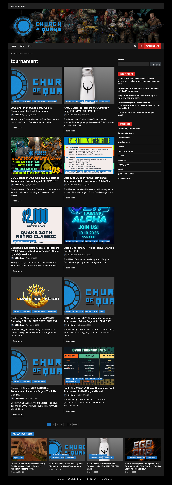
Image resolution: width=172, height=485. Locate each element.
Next (75, 424)
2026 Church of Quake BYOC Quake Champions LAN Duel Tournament (36, 85)
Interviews (122, 160)
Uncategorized (124, 178)
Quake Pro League (103, 171)
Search (121, 59)
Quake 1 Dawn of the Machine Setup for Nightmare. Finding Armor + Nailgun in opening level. (139, 81)
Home (13, 46)
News (22, 46)
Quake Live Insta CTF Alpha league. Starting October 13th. (89, 225)
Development (124, 142)
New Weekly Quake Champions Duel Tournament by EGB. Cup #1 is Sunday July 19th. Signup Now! (139, 105)
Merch (120, 169)
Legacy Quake (90, 171)
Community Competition (21, 101)
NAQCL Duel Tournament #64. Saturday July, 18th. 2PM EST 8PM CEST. (89, 85)
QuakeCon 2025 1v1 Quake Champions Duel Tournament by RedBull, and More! (89, 366)
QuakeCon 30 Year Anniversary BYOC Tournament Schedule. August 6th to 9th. (89, 155)
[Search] (135, 46)
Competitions (51, 101)
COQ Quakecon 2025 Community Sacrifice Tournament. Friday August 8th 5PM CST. (89, 296)
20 (70, 424)
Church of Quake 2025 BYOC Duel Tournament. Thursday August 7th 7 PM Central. (36, 366)
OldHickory (19, 115)
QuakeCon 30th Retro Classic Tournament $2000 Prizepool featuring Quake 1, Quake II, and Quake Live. (36, 225)
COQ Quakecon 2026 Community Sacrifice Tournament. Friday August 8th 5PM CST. (36, 155)
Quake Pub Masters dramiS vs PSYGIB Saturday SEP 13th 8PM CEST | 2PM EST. (36, 296)
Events (49, 171)
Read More (17, 128)
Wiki (29, 46)
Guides (121, 155)
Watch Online (152, 46)
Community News (39, 101)
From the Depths (125, 151)
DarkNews (95, 479)
